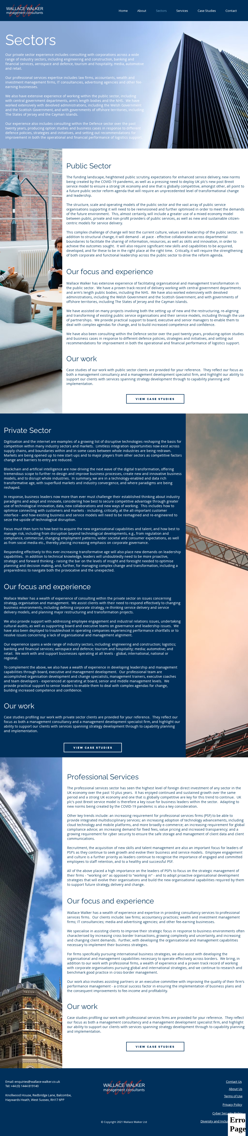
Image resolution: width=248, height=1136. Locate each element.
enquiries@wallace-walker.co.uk (37, 1081)
